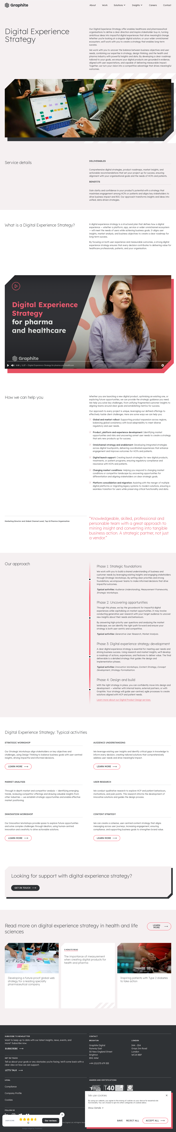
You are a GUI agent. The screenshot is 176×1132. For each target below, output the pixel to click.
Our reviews (51, 1120)
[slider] (88, 361)
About (93, 5)
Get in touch (22, 887)
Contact (167, 5)
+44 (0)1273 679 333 (99, 1063)
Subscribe (11, 1048)
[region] (88, 322)
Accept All (152, 1120)
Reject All (132, 1120)
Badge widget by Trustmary (32, 1128)
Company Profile (13, 1093)
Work (105, 5)
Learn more (15, 766)
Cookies (9, 1100)
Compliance (11, 1086)
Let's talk (11, 1070)
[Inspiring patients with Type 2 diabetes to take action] (144, 975)
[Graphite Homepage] (16, 5)
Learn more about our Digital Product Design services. (124, 699)
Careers (153, 5)
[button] (8, 365)
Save (120, 1120)
